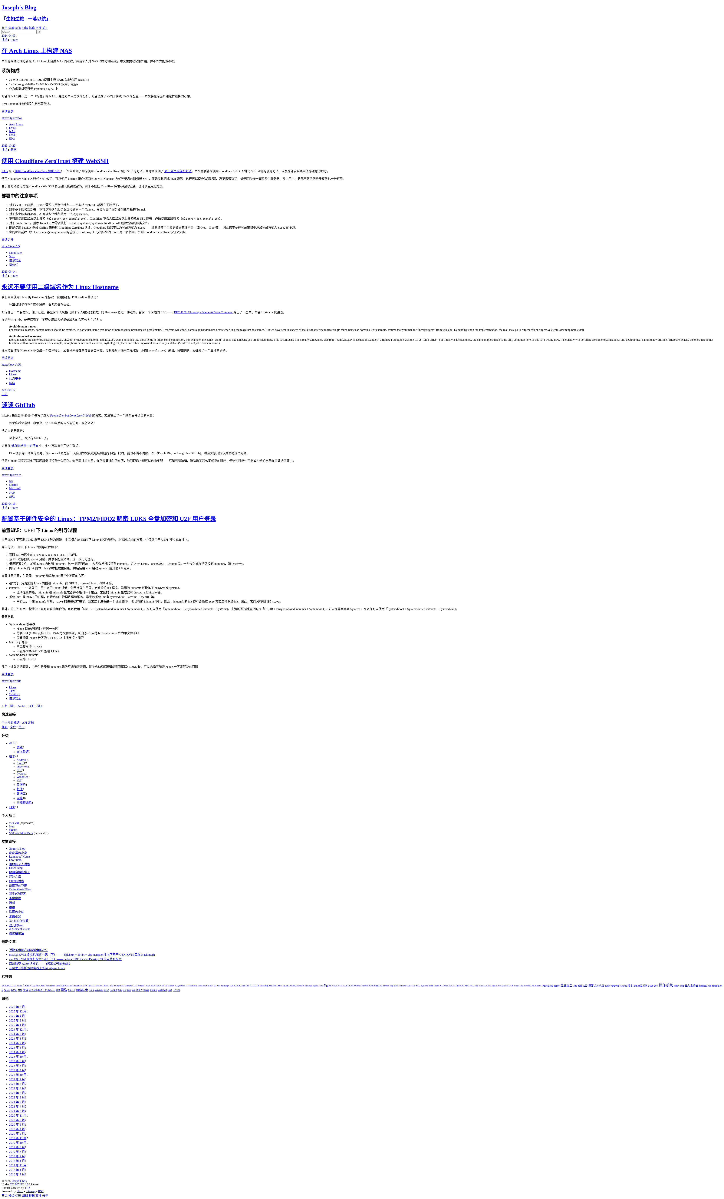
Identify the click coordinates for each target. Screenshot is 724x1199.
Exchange (128, 986)
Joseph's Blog (19, 7)
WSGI (467, 986)
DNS (85, 986)
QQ (391, 986)
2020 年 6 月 (17, 1120)
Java (218, 986)
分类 (11, 28)
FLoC (134, 986)
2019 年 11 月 (17, 1138)
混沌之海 (15, 876)
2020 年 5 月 (17, 1124)
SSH (12, 256)
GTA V (157, 986)
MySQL (315, 986)
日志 (5, 394)
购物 (120, 990)
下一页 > (37, 706)
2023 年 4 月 (17, 1070)
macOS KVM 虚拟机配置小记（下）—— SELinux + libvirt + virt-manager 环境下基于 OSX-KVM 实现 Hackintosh (82, 954)
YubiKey (14, 694)
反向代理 (599, 985)
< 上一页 (7, 706)
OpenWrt (22, 766)
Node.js (341, 986)
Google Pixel (180, 986)
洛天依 (14, 990)
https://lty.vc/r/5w (12, 118)
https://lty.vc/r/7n (11, 475)
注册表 (7, 990)
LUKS (237, 985)
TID (27, 1187)
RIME (395, 986)
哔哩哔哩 (615, 986)
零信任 (13, 265)
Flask (151, 986)
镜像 (134, 990)
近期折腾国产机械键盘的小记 (28, 950)
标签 (18, 28)
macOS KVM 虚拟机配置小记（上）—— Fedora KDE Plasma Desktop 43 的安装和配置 (65, 959)
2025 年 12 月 (17, 1011)
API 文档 (28, 722)
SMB (12, 134)
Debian (99, 986)
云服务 (21, 784)
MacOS (293, 986)
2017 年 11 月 (17, 1165)
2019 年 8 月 (17, 1147)
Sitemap (30, 1191)
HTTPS (194, 986)
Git (11, 481)
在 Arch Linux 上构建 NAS (37, 50)
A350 (4, 986)
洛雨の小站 (16, 911)
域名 (12, 383)
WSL (472, 986)
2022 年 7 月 (17, 1079)
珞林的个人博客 (19, 864)
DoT (112, 986)
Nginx (327, 985)
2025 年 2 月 (17, 1020)
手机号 (650, 986)
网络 (12, 139)
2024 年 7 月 (17, 1043)
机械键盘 (703, 986)
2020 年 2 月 (17, 1133)
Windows (22, 777)
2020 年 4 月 (17, 1129)
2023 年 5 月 (17, 1065)
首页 (5, 28)
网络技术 (82, 990)
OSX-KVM (349, 986)
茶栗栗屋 (15, 898)
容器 (635, 986)
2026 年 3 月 (17, 1006)
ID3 (214, 986)
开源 (12, 492)
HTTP (188, 986)
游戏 (20, 747)
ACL (14, 986)
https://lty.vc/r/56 (11, 364)
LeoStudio (15, 860)
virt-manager (536, 986)
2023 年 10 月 (17, 1056)
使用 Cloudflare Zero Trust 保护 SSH (38, 171)
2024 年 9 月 (17, 1034)
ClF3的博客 (16, 881)
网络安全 (71, 990)
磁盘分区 (42, 990)
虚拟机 (106, 990)
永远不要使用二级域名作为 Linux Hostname (60, 287)
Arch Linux (16, 124)
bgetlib (13, 829)
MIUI (274, 986)
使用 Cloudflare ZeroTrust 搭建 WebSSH (55, 161)
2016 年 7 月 (17, 1174)
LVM (12, 127)
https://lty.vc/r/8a (11, 681)
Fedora (141, 986)
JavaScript (225, 986)
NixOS (334, 986)
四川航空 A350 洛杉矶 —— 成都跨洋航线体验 (39, 963)
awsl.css (14, 823)
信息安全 (15, 260)
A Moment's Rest (19, 929)
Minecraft (308, 986)
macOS (528, 986)
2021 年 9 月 (17, 1102)
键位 (129, 990)
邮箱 (32, 28)
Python (21, 773)
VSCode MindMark (21, 833)
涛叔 (12, 902)
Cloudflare (15, 252)
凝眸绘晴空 (16, 933)
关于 (45, 28)
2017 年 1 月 (17, 1169)
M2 (270, 986)
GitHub (13, 484)
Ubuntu (436, 986)
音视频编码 (24, 802)
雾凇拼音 (153, 990)
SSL (418, 985)
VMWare (444, 986)
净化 (575, 986)
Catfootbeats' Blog (20, 889)
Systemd (424, 986)
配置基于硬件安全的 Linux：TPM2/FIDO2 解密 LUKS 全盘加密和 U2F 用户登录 (109, 518)
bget (11, 826)
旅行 (682, 986)
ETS (122, 986)
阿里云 (139, 990)
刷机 (580, 986)
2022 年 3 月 (17, 1092)
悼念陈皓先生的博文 (25, 445)
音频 (170, 990)
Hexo (20, 1191)
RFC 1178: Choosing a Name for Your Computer (203, 312)
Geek (162, 986)
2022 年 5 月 (17, 1083)
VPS (462, 986)
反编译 (607, 986)
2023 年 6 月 (17, 1061)
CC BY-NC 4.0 (19, 1184)
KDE (231, 986)
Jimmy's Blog (17, 848)
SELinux (402, 986)
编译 (58, 990)
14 (29, 706)
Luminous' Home (19, 856)
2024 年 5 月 (17, 1047)
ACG (12, 743)
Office (357, 986)
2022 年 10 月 (17, 1074)
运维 (125, 990)
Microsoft (15, 488)
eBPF (507, 986)
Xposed (494, 986)
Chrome (68, 986)
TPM (12, 690)
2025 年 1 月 (17, 1025)
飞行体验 (176, 990)
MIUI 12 (281, 986)
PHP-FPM (378, 986)
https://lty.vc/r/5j (11, 246)
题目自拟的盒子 (19, 872)
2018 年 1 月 (17, 1160)
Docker (117, 986)
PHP (19, 770)
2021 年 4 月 (17, 1106)
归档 (25, 28)
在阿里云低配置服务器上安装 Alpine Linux (37, 968)
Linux (14, 40)
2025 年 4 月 (17, 1016)
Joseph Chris (19, 1181)
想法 (12, 497)
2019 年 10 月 (17, 1142)
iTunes (516, 986)
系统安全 (51, 990)
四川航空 (623, 986)
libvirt (522, 986)
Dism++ (106, 986)
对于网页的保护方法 (178, 171)
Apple (43, 986)
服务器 (694, 985)
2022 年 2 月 (17, 1097)
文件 (38, 28)
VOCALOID (454, 986)
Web (476, 986)
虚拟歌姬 (23, 751)
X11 (489, 986)
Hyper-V (209, 986)
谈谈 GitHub (18, 405)
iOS (19, 780)
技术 (5, 40)
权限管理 (715, 986)
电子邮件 (33, 990)
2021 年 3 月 (17, 1111)
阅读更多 (8, 111)
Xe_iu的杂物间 (18, 920)
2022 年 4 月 (17, 1088)
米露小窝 (15, 916)
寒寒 (12, 907)
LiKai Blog (16, 867)
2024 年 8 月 (17, 1038)
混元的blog (16, 925)
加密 (585, 985)
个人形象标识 (11, 722)
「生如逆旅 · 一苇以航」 (26, 18)
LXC (247, 986)
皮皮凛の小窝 (18, 853)
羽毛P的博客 (17, 893)
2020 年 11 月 (17, 1115)
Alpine (19, 986)
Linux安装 (264, 986)
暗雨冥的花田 (18, 885)
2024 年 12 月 (17, 1029)
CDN (62, 986)
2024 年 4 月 (17, 1052)
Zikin (5, 171)
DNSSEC (91, 986)
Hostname (15, 371)
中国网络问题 (547, 986)
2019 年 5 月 (17, 1151)
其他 (20, 789)
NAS (12, 131)
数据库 (21, 793)
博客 (591, 985)
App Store (36, 986)
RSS (41, 1191)
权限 (709, 986)
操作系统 (666, 985)
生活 (25, 990)
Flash (146, 986)
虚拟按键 (99, 990)
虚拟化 (91, 990)
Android (22, 760)
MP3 (287, 986)
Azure (57, 986)
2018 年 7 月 (17, 1156)
